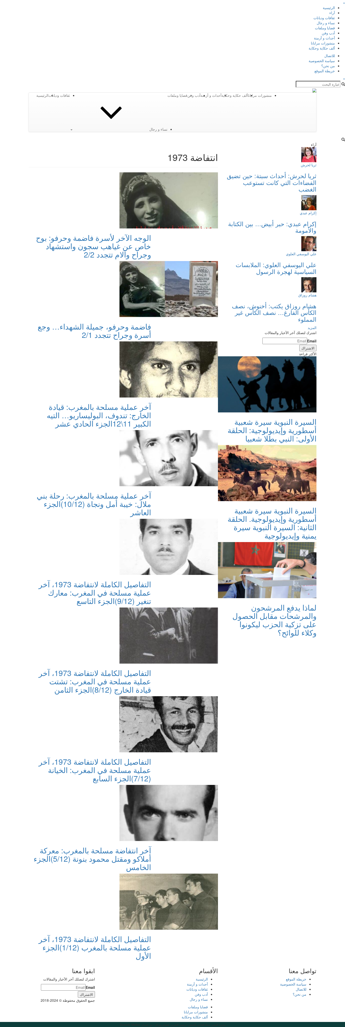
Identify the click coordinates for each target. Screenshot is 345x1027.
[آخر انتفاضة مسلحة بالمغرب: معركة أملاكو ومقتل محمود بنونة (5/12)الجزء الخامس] (168, 812)
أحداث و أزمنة (324, 37)
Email (311, 340)
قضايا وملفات (325, 27)
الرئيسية (329, 7)
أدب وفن (328, 32)
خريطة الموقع (324, 70)
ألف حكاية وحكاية (322, 48)
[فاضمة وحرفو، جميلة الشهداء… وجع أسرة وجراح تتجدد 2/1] (168, 288)
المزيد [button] (312, 327)
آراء (332, 12)
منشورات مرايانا (323, 42)
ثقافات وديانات (324, 17)
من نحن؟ (328, 65)
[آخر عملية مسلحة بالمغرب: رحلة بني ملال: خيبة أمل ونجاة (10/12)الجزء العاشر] (168, 457)
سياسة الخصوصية (322, 60)
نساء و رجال (326, 22)
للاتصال (329, 55)
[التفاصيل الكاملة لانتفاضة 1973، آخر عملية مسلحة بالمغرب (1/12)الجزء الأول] (168, 901)
